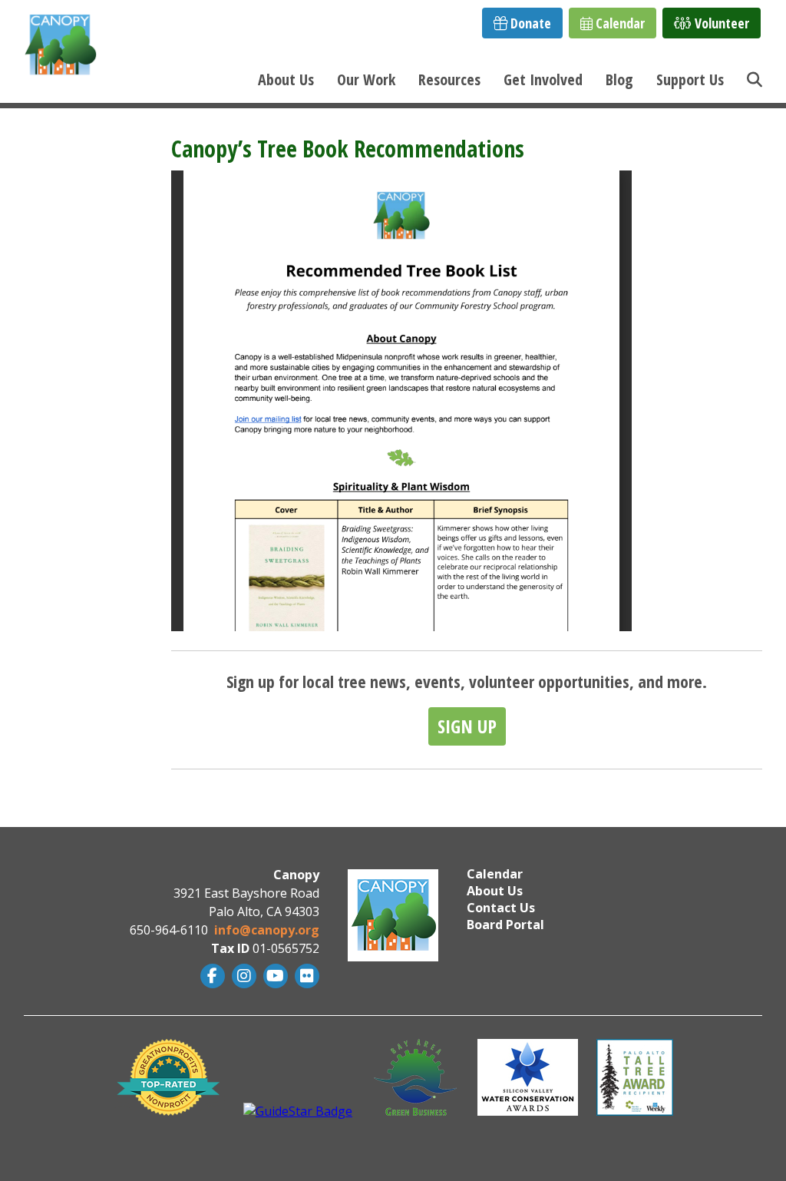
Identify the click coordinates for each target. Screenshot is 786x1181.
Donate (529, 23)
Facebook (210, 976)
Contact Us (501, 907)
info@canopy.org (266, 929)
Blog (619, 79)
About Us (286, 79)
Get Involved (543, 79)
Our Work (366, 79)
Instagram (242, 976)
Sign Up (467, 726)
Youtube (273, 976)
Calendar (619, 23)
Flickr (305, 976)
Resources (449, 79)
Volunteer (720, 23)
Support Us (690, 79)
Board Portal (505, 924)
